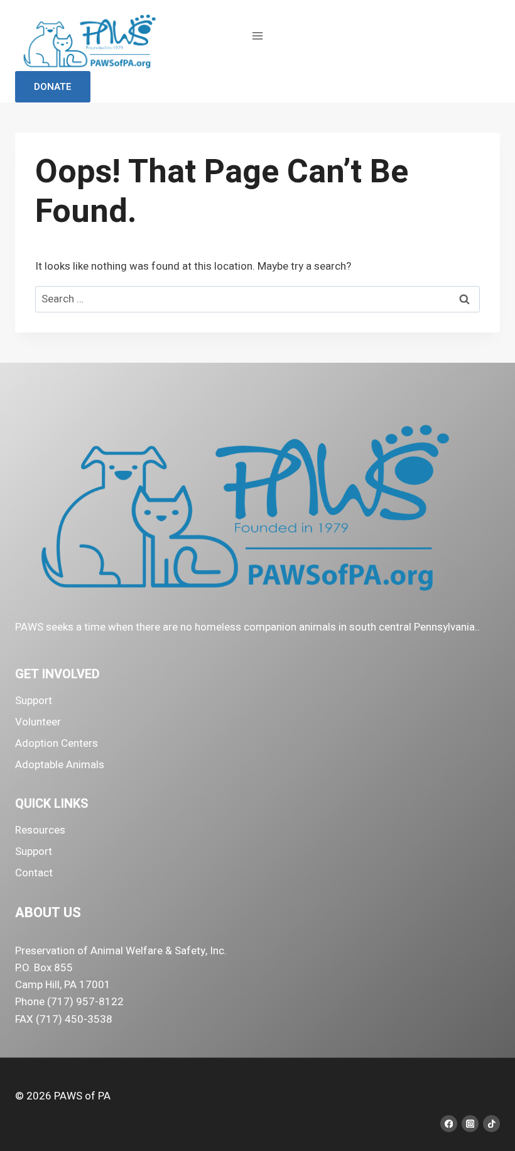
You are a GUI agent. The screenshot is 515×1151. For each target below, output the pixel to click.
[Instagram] (470, 1123)
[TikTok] (491, 1123)
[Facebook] (448, 1123)
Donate (53, 87)
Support (33, 700)
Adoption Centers (56, 743)
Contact (34, 873)
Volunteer (38, 722)
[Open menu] (257, 35)
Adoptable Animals (59, 765)
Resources (40, 830)
